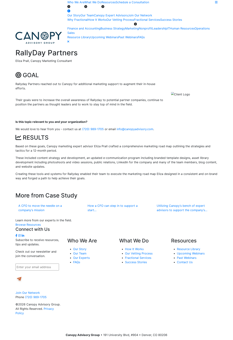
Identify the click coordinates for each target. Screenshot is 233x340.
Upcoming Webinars (104, 37)
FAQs (141, 37)
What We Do (92, 2)
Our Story (74, 15)
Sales (71, 33)
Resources (108, 2)
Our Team (87, 15)
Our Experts (81, 258)
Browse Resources (28, 224)
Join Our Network (140, 15)
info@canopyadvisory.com (135, 129)
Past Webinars (128, 37)
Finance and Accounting (83, 28)
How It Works (97, 19)
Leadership (159, 28)
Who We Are (75, 2)
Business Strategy (112, 28)
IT (168, 28)
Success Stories (171, 19)
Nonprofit (145, 28)
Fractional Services (147, 19)
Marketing (132, 28)
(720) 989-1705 (93, 129)
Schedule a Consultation (132, 2)
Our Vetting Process (120, 19)
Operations (202, 28)
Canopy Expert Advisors (111, 15)
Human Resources (182, 28)
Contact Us (185, 262)
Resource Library (79, 37)
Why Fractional (77, 19)
